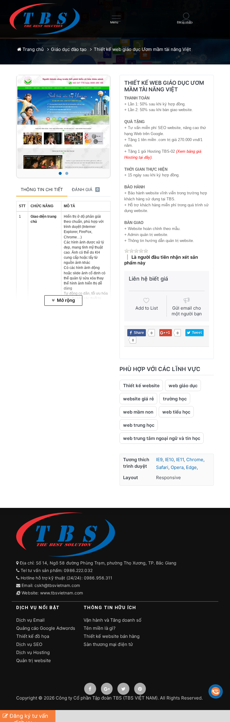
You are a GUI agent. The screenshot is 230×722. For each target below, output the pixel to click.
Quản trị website (33, 660)
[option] (63, 122)
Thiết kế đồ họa (32, 636)
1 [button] (60, 173)
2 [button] (66, 173)
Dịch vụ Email (30, 620)
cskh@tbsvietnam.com (57, 585)
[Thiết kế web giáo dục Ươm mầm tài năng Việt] (63, 122)
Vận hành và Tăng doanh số (112, 620)
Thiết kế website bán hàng (112, 636)
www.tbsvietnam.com (61, 592)
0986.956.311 (99, 577)
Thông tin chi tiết (42, 189)
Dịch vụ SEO (29, 644)
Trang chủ (32, 49)
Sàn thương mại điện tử (108, 644)
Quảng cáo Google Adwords (45, 628)
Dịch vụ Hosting (33, 652)
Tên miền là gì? (100, 628)
